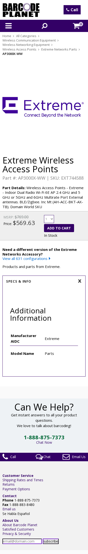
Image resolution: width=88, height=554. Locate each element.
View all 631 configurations (24, 258)
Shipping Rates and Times (22, 480)
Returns (8, 484)
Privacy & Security (16, 533)
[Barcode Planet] (21, 10)
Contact (9, 495)
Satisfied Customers (18, 529)
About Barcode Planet (19, 525)
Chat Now (44, 442)
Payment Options (16, 489)
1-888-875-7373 (44, 437)
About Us (10, 520)
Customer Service (17, 475)
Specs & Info (18, 281)
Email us (9, 509)
